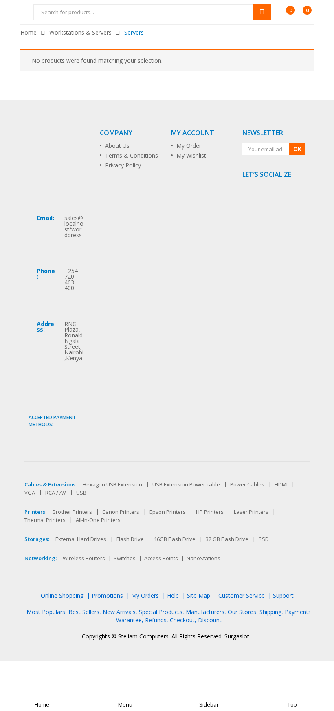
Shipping (270, 612)
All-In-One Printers (98, 520)
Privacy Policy (123, 165)
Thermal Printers (45, 520)
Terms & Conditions (131, 155)
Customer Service (241, 595)
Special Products (160, 612)
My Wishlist (191, 155)
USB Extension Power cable (186, 484)
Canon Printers (120, 511)
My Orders (145, 595)
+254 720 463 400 (71, 279)
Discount (210, 620)
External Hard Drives (80, 539)
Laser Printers (251, 511)
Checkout (182, 620)
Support (283, 595)
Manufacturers (205, 612)
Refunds (156, 620)
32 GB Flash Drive (227, 539)
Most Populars (45, 612)
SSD (264, 539)
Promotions (107, 595)
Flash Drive (130, 539)
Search (262, 12)
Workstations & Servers (80, 32)
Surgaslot (236, 636)
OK (297, 149)
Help (173, 595)
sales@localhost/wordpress (74, 226)
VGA (29, 492)
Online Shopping (62, 595)
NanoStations (203, 558)
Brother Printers (72, 511)
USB (81, 492)
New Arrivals (119, 612)
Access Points (161, 558)
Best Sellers (83, 612)
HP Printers (210, 511)
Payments (298, 612)
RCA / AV (55, 492)
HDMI (281, 484)
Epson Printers (167, 511)
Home (28, 32)
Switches (125, 558)
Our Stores (242, 612)
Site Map (198, 595)
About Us (117, 146)
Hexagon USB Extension (112, 484)
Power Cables (247, 484)
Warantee (129, 620)
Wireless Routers (84, 558)
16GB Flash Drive (175, 539)
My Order (188, 146)
